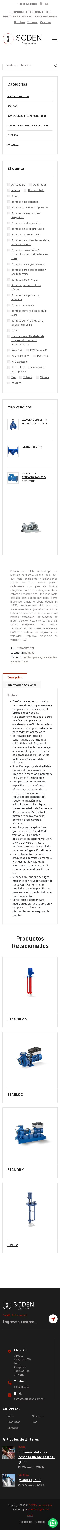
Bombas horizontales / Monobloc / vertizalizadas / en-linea (29, 254)
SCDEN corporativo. (40, 1505)
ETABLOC (15, 1094)
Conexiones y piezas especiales (27, 125)
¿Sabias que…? (29, 1480)
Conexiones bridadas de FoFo (26, 116)
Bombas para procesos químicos (25, 297)
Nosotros (37, 1416)
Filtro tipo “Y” (32, 446)
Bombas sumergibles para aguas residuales (27, 323)
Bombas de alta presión (25, 223)
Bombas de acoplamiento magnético (26, 215)
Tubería (32, 22)
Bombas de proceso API (25, 234)
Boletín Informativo (14, 1315)
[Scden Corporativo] (22, 39)
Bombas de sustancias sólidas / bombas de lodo (30, 242)
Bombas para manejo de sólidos (26, 287)
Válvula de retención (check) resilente (34, 477)
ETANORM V (17, 1019)
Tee (13, 377)
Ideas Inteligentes (38, 1509)
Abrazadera (18, 184)
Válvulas (45, 22)
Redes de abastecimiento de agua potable (28, 369)
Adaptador (39, 184)
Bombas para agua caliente (27, 264)
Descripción (14, 677)
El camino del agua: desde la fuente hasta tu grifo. (36, 1457)
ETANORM (15, 1169)
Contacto (13, 1428)
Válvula (44, 377)
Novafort (16, 350)
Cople (14, 330)
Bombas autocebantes (25, 201)
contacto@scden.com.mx (29, 1399)
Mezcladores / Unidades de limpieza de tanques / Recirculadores (27, 340)
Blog (34, 1422)
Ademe (15, 190)
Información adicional (21, 685)
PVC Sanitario (19, 361)
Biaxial (15, 196)
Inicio (11, 1416)
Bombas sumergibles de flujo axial (29, 313)
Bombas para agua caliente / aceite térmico (28, 272)
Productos (14, 1422)
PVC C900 (42, 356)
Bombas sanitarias (22, 305)
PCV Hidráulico (20, 356)
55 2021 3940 (21, 1387)
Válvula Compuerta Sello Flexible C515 (34, 421)
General (23, 1475)
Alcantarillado (18, 96)
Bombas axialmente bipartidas (29, 207)
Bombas (19, 22)
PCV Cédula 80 (38, 350)
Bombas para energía (24, 279)
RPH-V (12, 1245)
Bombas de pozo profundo (27, 229)
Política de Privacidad (32, 1521)
